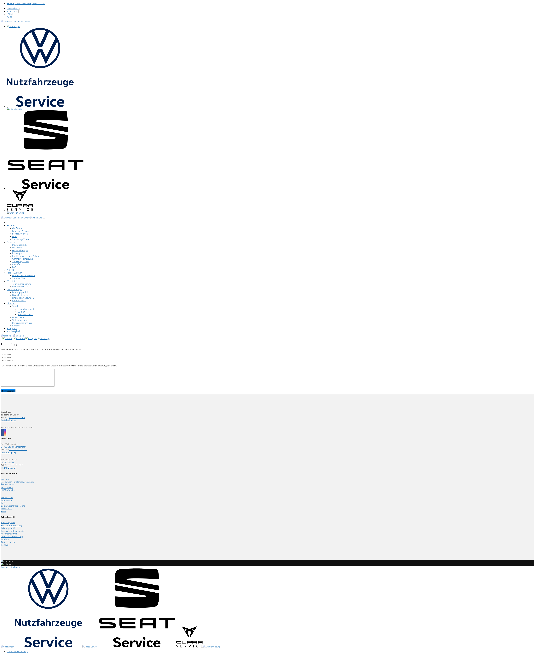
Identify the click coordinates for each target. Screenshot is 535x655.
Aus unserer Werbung (11, 525)
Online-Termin (38, 3)
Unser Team (18, 317)
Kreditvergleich (13, 331)
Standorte (17, 306)
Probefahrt (17, 264)
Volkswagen (6, 479)
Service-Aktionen (20, 233)
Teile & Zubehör (14, 272)
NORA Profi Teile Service (23, 275)
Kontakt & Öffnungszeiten (13, 530)
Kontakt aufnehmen (10, 567)
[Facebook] (6, 335)
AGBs (9, 16)
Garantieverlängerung (22, 258)
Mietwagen (17, 253)
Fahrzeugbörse (8, 522)
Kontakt (16, 325)
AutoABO (11, 269)
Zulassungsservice (20, 261)
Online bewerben (9, 542)
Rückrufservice (19, 300)
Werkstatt (11, 281)
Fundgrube (12, 328)
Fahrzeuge (12, 242)
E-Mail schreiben (8, 420)
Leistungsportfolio (20, 292)
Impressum (12, 11)
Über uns (11, 303)
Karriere (5, 539)
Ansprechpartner (9, 533)
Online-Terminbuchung (12, 536)
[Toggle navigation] (44, 218)
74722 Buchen (8, 462)
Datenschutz (13, 8)
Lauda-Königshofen (27, 309)
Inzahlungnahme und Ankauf (25, 256)
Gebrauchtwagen (20, 250)
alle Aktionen (18, 228)
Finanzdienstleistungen (23, 297)
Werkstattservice (20, 286)
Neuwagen (17, 247)
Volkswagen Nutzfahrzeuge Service (17, 481)
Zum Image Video (20, 239)
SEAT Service (7, 487)
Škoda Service (7, 484)
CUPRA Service (8, 490)
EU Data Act (6, 508)
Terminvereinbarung (21, 283)
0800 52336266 (19, 3)
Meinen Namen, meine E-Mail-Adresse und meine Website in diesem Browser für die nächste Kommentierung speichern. (60, 365)
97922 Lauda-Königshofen (13, 446)
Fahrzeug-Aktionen (21, 230)
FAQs (9, 14)
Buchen (21, 311)
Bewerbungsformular (22, 322)
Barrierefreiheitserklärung (13, 505)
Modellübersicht (19, 244)
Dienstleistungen (14, 289)
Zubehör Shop (19, 278)
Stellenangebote (19, 320)
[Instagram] (19, 335)
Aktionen (11, 225)
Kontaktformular (25, 314)
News (14, 236)
